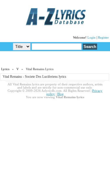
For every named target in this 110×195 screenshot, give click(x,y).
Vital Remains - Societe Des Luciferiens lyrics (34, 77)
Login (91, 37)
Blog (60, 94)
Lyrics (5, 69)
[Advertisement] (55, 58)
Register (103, 37)
